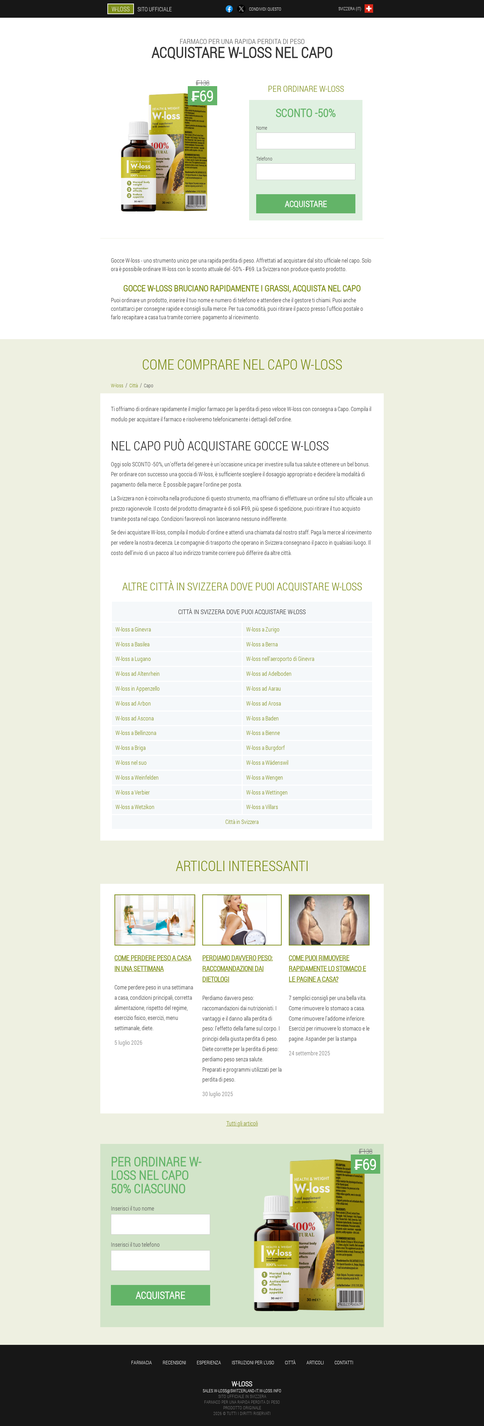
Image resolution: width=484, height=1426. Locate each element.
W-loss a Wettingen (267, 792)
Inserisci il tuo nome (132, 1208)
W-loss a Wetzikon (135, 806)
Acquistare (306, 203)
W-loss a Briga (131, 747)
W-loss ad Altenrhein (138, 673)
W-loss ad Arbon (133, 703)
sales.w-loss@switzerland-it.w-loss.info (242, 1390)
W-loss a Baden (262, 718)
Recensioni (174, 1362)
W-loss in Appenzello (138, 688)
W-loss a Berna (262, 644)
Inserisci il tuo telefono (135, 1244)
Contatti (343, 1362)
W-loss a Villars (262, 806)
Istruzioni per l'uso (253, 1362)
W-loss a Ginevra (133, 629)
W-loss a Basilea (133, 644)
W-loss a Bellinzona (136, 732)
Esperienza (209, 1362)
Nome (261, 127)
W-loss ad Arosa (263, 703)
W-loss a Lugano (133, 658)
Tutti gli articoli (242, 1123)
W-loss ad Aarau (263, 688)
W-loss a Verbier (133, 792)
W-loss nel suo (131, 762)
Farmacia (141, 1362)
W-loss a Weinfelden (137, 777)
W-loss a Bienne (263, 732)
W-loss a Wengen (264, 777)
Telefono (264, 158)
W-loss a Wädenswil (267, 762)
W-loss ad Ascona (135, 718)
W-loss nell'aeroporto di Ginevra (280, 658)
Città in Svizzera (242, 821)
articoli (315, 1362)
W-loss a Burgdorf (265, 747)
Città (290, 1362)
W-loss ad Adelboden (269, 673)
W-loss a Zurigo (263, 629)
